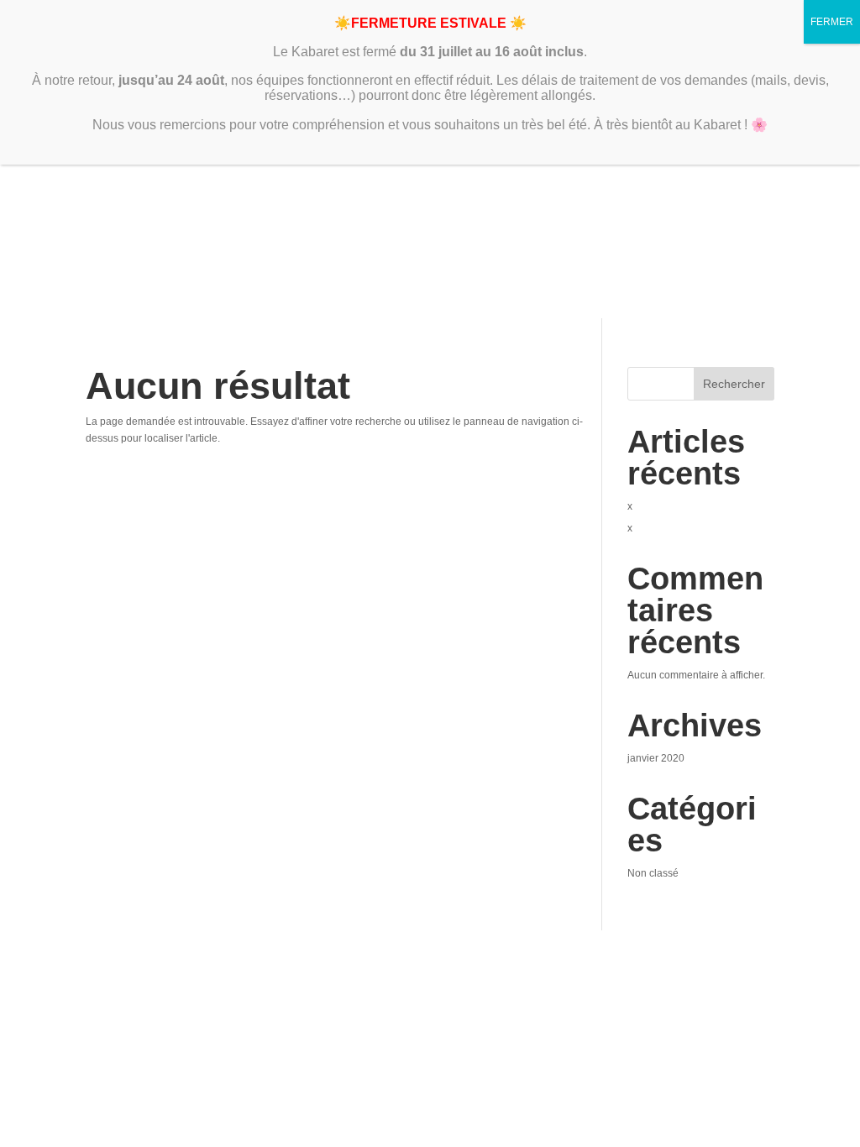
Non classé (653, 873)
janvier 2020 (655, 758)
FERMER (831, 22)
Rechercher (734, 383)
